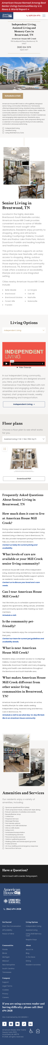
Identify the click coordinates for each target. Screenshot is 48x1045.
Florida (5, 949)
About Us (29, 949)
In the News (30, 957)
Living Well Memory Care (33, 935)
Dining (28, 961)
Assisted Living (31, 930)
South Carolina (8, 968)
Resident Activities (33, 965)
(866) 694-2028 (13, 909)
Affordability (7, 930)
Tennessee (6, 972)
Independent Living (33, 926)
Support (5, 982)
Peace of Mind (8, 934)
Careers (5, 997)
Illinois (4, 953)
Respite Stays (31, 939)
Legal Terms (7, 986)
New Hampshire (8, 965)
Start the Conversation (11, 926)
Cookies (5, 990)
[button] (2, 73)
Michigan (6, 957)
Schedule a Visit (13, 96)
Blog (27, 953)
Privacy (5, 994)
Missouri (5, 961)
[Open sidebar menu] (44, 15)
